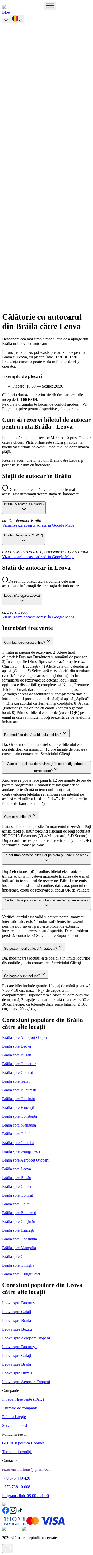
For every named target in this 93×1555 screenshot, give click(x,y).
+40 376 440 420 (16, 1478)
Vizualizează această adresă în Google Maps (38, 525)
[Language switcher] (17, 19)
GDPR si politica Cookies (23, 1443)
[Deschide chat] (7, 1548)
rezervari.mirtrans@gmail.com (26, 1469)
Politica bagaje (14, 1417)
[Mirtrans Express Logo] (23, 7)
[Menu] (50, 6)
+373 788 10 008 (16, 1487)
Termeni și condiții (17, 1452)
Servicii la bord (14, 1425)
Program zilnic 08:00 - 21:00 (25, 1495)
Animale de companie (20, 1408)
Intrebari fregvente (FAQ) (23, 1399)
